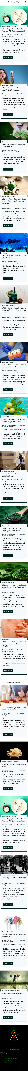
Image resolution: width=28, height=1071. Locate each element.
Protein (4, 705)
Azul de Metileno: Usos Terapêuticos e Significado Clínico (14, 475)
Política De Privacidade (10, 1062)
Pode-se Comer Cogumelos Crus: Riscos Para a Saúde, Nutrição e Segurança (14, 201)
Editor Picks (9, 705)
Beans (3, 142)
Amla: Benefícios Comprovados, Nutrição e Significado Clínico (14, 421)
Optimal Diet (16, 705)
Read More (8, 58)
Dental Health (5, 85)
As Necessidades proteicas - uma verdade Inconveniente (14, 709)
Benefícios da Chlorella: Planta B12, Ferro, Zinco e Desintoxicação (14, 530)
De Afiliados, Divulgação (10, 1058)
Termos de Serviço (8, 1060)
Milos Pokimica (22, 34)
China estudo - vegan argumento (12, 993)
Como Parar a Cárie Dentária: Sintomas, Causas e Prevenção (14, 366)
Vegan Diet (12, 196)
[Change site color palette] (3, 1056)
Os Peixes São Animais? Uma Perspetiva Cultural (14, 257)
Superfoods (11, 416)
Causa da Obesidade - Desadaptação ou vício (14, 766)
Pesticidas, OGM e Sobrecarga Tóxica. (14, 879)
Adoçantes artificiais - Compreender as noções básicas (14, 936)
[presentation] (14, 16)
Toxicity (10, 525)
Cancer (8, 875)
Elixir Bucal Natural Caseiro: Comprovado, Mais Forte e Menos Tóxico (14, 310)
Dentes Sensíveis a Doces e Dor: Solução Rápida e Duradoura (14, 89)
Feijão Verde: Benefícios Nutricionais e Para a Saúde (14, 146)
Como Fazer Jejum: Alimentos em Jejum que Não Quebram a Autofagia (14, 30)
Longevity (14, 26)
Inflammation (5, 639)
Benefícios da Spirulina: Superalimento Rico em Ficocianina (14, 586)
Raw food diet (5, 196)
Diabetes (4, 931)
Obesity (4, 761)
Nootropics (4, 471)
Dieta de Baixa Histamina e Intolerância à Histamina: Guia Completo (14, 644)
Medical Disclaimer (9, 1065)
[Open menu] (25, 2)
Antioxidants (5, 416)
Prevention (12, 85)
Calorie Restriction (6, 26)
